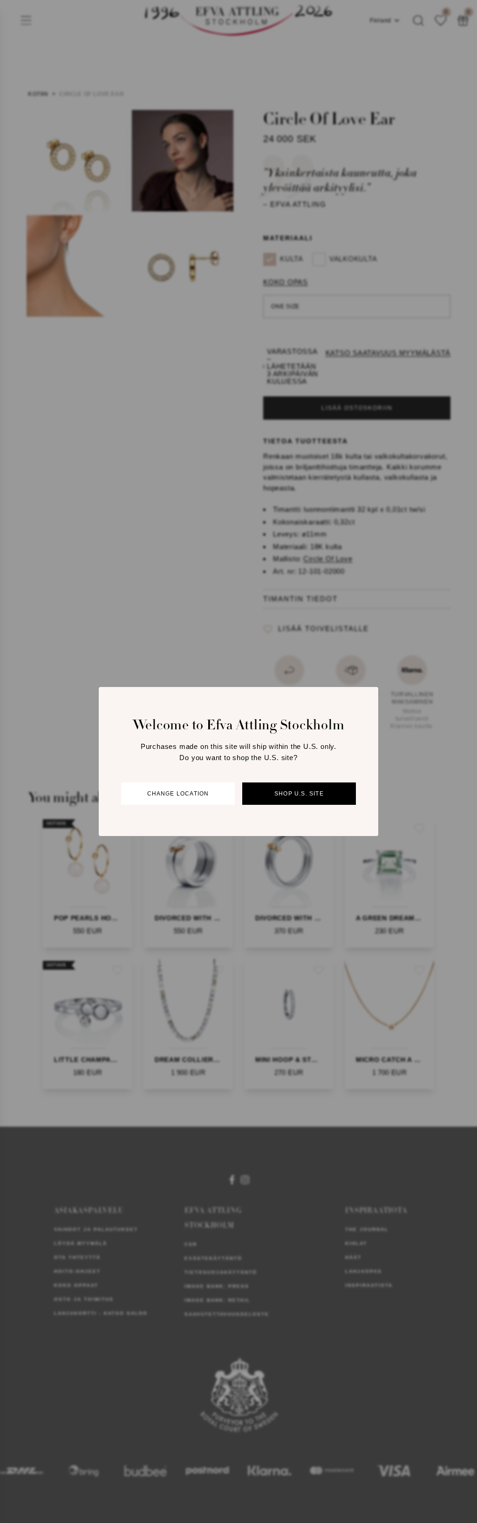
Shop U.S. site (299, 793)
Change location (178, 793)
